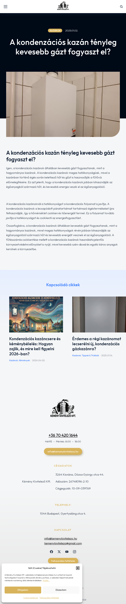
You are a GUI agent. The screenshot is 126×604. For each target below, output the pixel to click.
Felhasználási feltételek (49, 598)
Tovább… (46, 580)
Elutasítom (61, 590)
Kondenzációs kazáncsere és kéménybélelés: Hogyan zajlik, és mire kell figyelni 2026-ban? (35, 346)
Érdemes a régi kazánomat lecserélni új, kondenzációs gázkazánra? (96, 343)
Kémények (24, 360)
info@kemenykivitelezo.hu (63, 451)
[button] (77, 568)
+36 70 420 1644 (63, 435)
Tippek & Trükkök (90, 355)
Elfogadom (23, 590)
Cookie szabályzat (30, 598)
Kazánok (13, 360)
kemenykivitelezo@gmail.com (63, 543)
